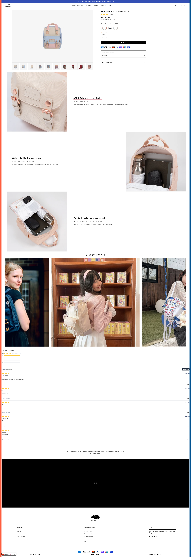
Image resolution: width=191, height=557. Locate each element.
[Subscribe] (174, 527)
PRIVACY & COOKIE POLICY (155, 554)
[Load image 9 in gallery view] (81, 66)
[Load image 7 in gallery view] (64, 66)
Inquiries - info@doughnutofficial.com (26, 539)
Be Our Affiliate (21, 536)
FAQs (85, 541)
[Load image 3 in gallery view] (32, 66)
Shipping (103, 19)
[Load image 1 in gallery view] (15, 66)
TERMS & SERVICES (95, 554)
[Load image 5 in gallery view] (48, 66)
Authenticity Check (89, 539)
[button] (181, 5)
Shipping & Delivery (89, 533)
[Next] (183, 303)
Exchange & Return (88, 536)
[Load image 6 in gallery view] (56, 66)
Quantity (103, 34)
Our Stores (19, 533)
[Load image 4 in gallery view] (40, 66)
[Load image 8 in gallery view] (73, 66)
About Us (19, 531)
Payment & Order (88, 531)
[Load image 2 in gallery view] (23, 66)
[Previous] (7, 303)
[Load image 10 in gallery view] (89, 66)
